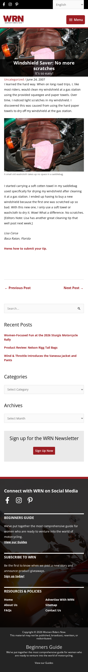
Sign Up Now (44, 451)
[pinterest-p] (17, 4)
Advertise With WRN (59, 600)
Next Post (73, 288)
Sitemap (51, 605)
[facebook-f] (5, 4)
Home (8, 600)
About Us (10, 605)
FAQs (7, 610)
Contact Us (53, 610)
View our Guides (15, 542)
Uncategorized (14, 79)
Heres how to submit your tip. (25, 248)
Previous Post (18, 288)
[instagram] (11, 4)
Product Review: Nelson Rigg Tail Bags (31, 347)
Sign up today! (14, 576)
